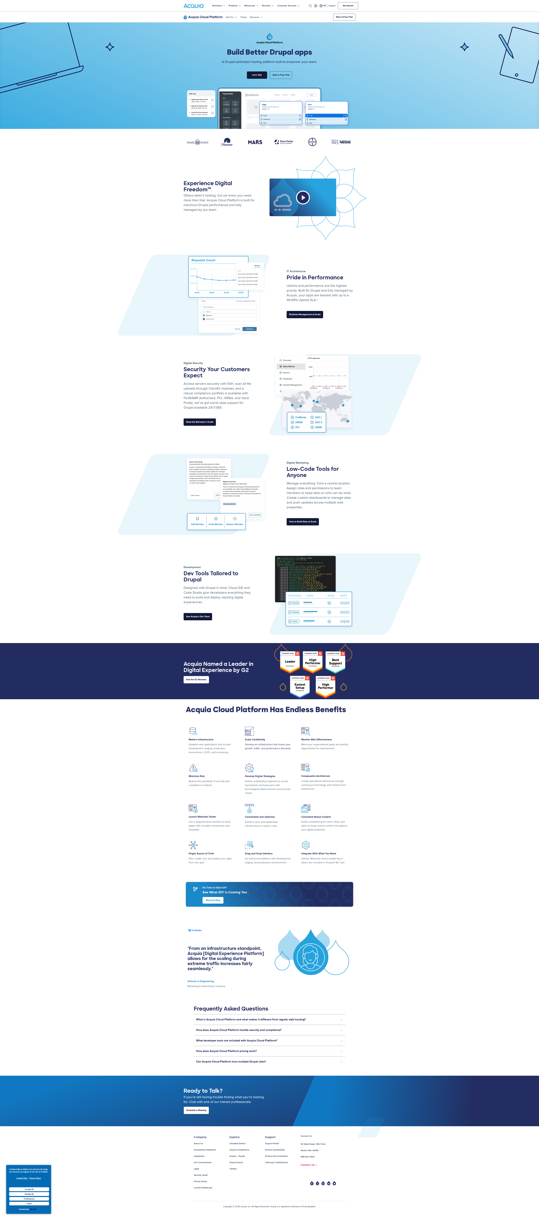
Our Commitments (202, 1162)
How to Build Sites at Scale (302, 521)
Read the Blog (213, 900)
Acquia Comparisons (239, 1150)
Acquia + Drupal (237, 1156)
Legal (196, 1168)
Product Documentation (276, 1156)
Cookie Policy (22, 1178)
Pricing (243, 17)
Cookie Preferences (203, 1187)
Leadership (199, 1156)
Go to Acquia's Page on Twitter (317, 1183)
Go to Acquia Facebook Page (312, 1183)
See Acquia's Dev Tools (198, 616)
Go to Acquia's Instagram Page (323, 1183)
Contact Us (308, 1165)
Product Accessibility (275, 1150)
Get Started (348, 5)
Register (315, 5)
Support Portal (272, 1143)
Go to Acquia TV (334, 1183)
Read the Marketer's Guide (199, 422)
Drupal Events (236, 1162)
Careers (233, 1168)
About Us (198, 1143)
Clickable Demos (237, 1143)
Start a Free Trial (344, 17)
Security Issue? (201, 1175)
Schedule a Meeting (196, 1110)
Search (310, 5)
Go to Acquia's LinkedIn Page (328, 1183)
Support (332, 5)
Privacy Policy (35, 1178)
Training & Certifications (276, 1162)
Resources (254, 17)
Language (322, 5)
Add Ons (230, 17)
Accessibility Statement (205, 1150)
